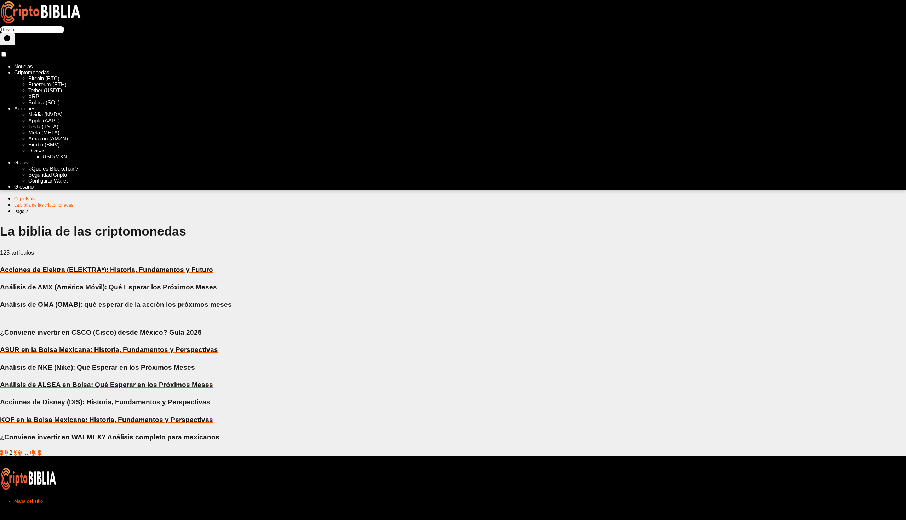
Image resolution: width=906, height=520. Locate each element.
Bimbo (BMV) (44, 144)
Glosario (24, 187)
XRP (33, 96)
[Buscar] (7, 39)
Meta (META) (43, 132)
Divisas (37, 151)
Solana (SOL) (44, 102)
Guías (21, 163)
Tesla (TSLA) (43, 126)
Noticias (23, 66)
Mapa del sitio (28, 501)
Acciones (25, 108)
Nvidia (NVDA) (45, 114)
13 (33, 453)
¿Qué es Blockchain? (53, 169)
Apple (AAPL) (44, 120)
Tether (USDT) (45, 90)
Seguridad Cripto (47, 175)
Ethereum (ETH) (47, 84)
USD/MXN (54, 157)
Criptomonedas (32, 72)
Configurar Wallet (48, 181)
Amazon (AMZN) (48, 138)
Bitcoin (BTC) (43, 78)
